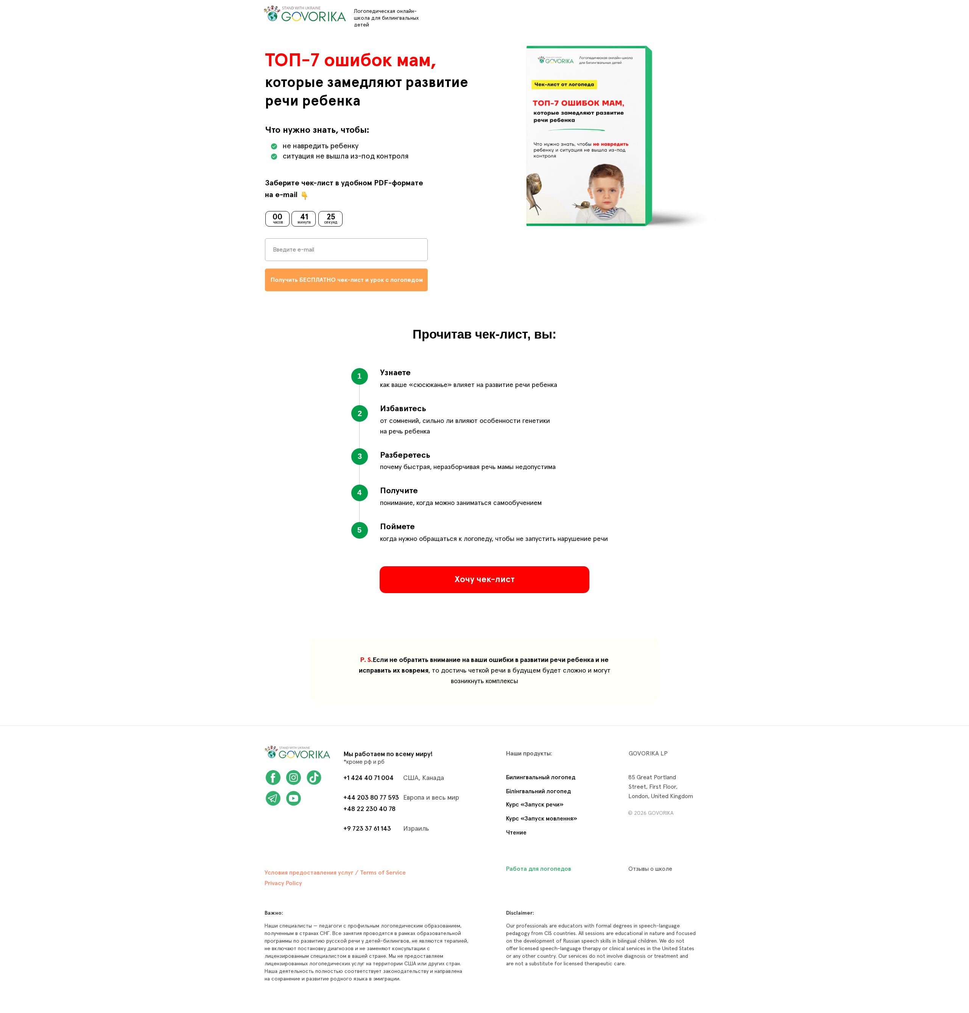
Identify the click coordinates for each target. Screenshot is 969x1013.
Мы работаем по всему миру (387, 754)
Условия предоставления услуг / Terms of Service (335, 873)
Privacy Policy (283, 883)
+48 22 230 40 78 (369, 809)
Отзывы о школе (650, 869)
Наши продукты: (529, 753)
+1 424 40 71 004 (368, 778)
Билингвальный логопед (540, 777)
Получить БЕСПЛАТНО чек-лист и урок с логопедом (347, 280)
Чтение (516, 833)
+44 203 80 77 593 (371, 797)
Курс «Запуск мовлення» (541, 819)
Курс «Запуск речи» (535, 805)
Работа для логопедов (538, 869)
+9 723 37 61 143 (367, 828)
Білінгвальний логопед (538, 791)
